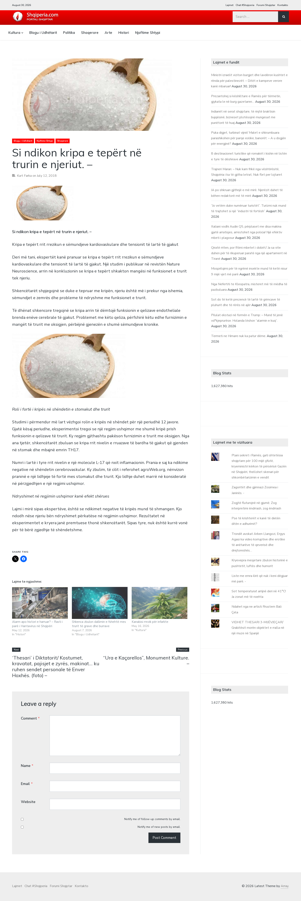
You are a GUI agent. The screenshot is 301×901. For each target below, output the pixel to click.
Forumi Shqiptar (266, 5)
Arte (108, 32)
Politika (69, 32)
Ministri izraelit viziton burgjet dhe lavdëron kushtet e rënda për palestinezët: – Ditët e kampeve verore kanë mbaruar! (249, 80)
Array (284, 886)
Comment (30, 718)
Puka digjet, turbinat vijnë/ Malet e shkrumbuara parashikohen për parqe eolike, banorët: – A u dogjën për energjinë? (248, 138)
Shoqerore (89, 32)
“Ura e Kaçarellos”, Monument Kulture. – (146, 661)
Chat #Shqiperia (245, 5)
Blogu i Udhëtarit (43, 32)
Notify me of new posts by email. (159, 827)
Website (28, 801)
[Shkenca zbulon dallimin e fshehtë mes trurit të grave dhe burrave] (100, 603)
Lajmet (229, 5)
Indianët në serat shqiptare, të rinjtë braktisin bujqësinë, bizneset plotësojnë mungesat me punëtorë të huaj (243, 117)
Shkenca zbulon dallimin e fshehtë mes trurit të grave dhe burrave (99, 624)
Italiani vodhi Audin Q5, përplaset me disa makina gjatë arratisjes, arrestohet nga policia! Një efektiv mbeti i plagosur (246, 232)
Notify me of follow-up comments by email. (152, 819)
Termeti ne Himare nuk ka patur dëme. (238, 336)
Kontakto (282, 5)
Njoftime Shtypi (147, 32)
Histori (123, 32)
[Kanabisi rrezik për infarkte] (159, 603)
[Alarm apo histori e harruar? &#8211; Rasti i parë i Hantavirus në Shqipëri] (40, 603)
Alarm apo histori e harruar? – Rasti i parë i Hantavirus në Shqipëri (37, 624)
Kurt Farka (24, 175)
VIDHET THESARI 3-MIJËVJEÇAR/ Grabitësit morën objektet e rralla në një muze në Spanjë (258, 628)
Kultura (14, 32)
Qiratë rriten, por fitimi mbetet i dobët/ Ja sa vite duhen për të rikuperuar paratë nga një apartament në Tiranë (249, 253)
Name (27, 765)
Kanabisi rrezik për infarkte (150, 622)
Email (27, 783)
